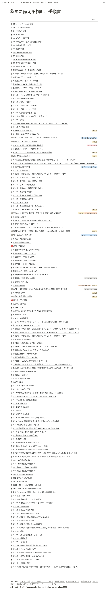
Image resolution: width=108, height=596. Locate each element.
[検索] (104, 2)
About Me (36, 584)
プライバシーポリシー (50, 584)
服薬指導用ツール (72, 581)
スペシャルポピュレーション (42, 581)
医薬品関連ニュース (24, 584)
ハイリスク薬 (25, 581)
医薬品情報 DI (86, 581)
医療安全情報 (60, 581)
